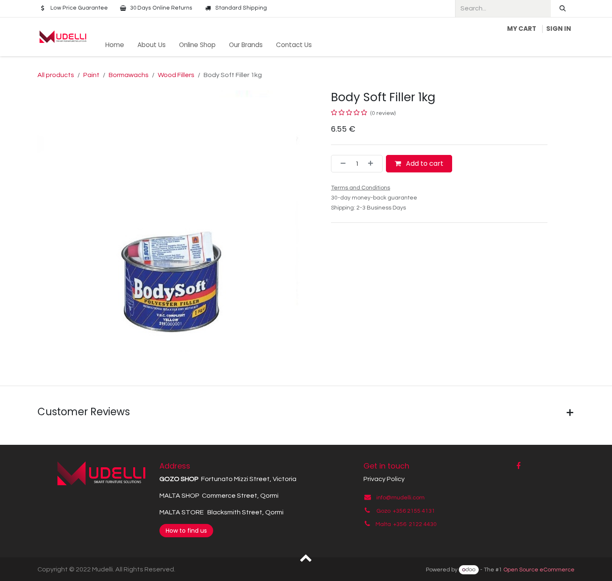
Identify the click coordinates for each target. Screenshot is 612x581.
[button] (306, 557)
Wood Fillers (176, 75)
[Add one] (373, 163)
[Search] (563, 8)
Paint (91, 75)
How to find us (186, 530)
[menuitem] (115, 45)
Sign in (558, 28)
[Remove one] (340, 163)
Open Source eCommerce (539, 570)
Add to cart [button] (423, 163)
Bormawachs (129, 75)
